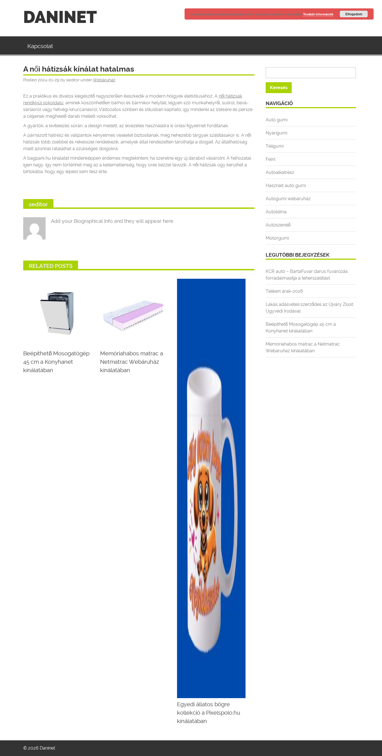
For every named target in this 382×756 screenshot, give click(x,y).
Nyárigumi (276, 133)
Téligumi (275, 146)
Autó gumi (276, 119)
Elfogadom (353, 13)
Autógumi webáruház (288, 198)
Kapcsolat (40, 46)
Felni (270, 159)
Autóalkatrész (280, 172)
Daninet (60, 17)
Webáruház (104, 79)
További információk (318, 14)
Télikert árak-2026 (284, 291)
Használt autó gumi (286, 185)
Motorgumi (277, 238)
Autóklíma (276, 211)
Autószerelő (278, 225)
